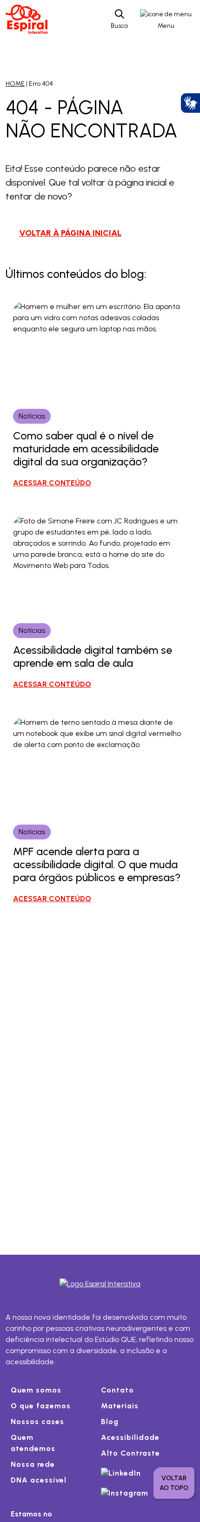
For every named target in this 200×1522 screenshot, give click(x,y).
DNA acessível (39, 1480)
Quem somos (36, 1390)
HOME (15, 84)
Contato (117, 1390)
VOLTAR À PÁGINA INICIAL (70, 233)
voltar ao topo (174, 1483)
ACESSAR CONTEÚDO (52, 482)
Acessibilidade (130, 1437)
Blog (110, 1421)
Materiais (120, 1405)
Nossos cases (37, 1421)
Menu (166, 26)
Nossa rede (33, 1464)
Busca (119, 26)
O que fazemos (41, 1405)
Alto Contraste (130, 1453)
